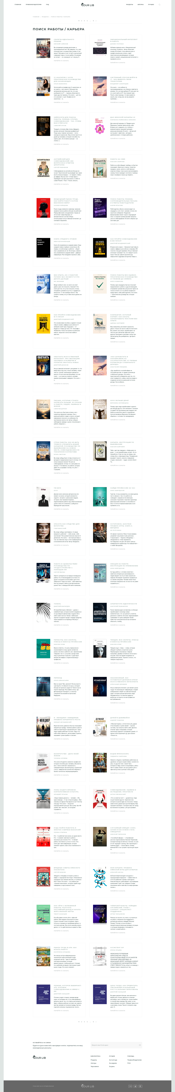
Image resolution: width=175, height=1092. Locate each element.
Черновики (95, 1066)
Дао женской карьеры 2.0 (122, 117)
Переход (58, 678)
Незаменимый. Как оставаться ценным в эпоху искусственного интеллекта (124, 680)
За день (112, 1066)
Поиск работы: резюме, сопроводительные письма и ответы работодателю (124, 201)
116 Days (57, 488)
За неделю (113, 1063)
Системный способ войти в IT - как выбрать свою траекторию (123, 79)
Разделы (129, 4)
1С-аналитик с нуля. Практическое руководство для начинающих (67, 79)
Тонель (57, 604)
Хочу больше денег (119, 400)
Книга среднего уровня (65, 239)
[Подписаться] (140, 1045)
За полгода (113, 1060)
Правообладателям (34, 4)
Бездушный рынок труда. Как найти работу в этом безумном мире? (66, 201)
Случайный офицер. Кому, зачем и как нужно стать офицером (123, 830)
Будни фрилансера (119, 754)
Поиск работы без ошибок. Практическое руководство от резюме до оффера (124, 277)
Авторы (141, 4)
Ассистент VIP (117, 947)
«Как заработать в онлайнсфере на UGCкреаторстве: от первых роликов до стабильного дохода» (123, 360)
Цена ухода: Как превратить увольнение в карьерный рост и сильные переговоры (124, 987)
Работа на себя (117, 159)
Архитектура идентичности (123, 604)
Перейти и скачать (61, 60)
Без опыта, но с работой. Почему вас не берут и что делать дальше (67, 277)
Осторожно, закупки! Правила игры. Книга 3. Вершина (121, 526)
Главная (18, 4)
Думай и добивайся (120, 718)
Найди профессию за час (122, 488)
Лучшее (151, 4)
